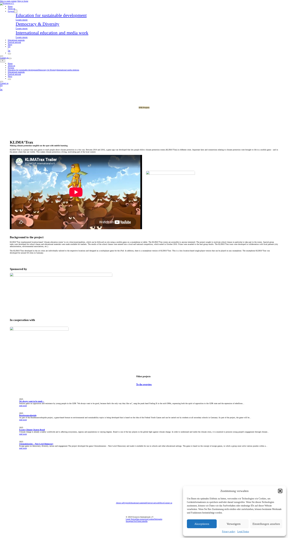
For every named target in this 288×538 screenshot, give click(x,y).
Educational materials (16, 40)
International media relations (68, 70)
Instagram (129, 521)
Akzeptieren (201, 523)
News (10, 44)
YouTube (136, 521)
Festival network (14, 42)
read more (23, 405)
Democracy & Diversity (47, 70)
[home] (7, 3)
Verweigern (234, 523)
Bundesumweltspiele (27, 415)
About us (11, 8)
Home (10, 6)
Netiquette (158, 519)
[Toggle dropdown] (15, 11)
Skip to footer (22, 1)
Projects (11, 11)
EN (9, 46)
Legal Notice (243, 531)
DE (9, 51)
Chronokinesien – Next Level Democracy (36, 444)
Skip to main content (8, 1)
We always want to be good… (31, 401)
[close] (2, 60)
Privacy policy (228, 531)
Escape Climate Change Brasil (32, 430)
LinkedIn (144, 521)
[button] (280, 491)
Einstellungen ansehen (266, 523)
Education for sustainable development (23, 70)
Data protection (142, 519)
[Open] (9, 53)
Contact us (4, 58)
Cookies (151, 519)
